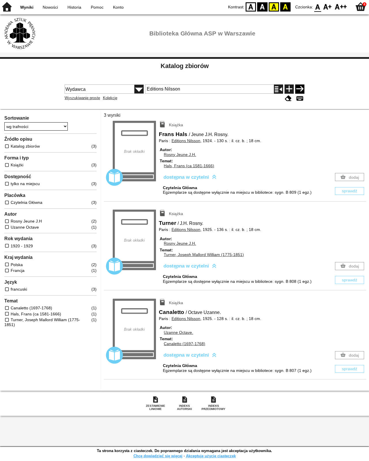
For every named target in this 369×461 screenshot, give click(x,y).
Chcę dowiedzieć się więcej (157, 456)
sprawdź (349, 191)
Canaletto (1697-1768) (184, 343)
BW (262, 6)
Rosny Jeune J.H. (180, 154)
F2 (341, 6)
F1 (327, 6)
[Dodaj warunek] (289, 89)
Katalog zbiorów (185, 65)
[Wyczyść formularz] (288, 98)
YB (274, 6)
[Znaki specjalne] (299, 98)
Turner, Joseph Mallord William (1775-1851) (204, 254)
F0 (318, 6)
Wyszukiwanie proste (82, 98)
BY (285, 6)
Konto (118, 7)
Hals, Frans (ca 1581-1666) (189, 165)
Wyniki (26, 7)
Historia (74, 7)
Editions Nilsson (186, 140)
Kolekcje (110, 98)
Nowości (50, 7)
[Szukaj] (299, 89)
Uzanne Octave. (178, 332)
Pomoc (97, 7)
